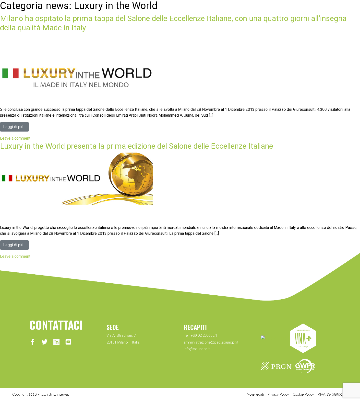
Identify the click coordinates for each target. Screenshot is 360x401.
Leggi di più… (14, 126)
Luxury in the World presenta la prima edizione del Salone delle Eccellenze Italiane (136, 146)
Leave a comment (15, 138)
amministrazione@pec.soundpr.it (211, 342)
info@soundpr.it (197, 349)
